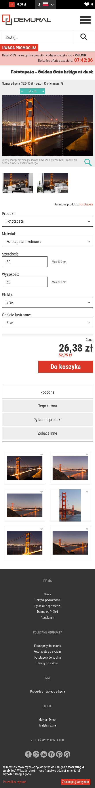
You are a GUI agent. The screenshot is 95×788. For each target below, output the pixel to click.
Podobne (47, 392)
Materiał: (9, 233)
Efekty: (7, 294)
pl (39, 4)
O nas (47, 594)
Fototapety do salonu (47, 646)
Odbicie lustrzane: (16, 315)
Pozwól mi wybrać (14, 782)
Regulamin (47, 617)
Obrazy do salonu (48, 663)
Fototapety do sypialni (47, 651)
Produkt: (8, 213)
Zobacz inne (47, 433)
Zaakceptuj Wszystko (75, 782)
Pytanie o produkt (48, 419)
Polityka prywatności (48, 600)
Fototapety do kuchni (47, 657)
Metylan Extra (47, 725)
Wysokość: (10, 274)
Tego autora (47, 406)
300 (59, 262)
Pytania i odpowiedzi (47, 606)
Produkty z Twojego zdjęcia (47, 691)
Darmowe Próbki (47, 611)
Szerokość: (10, 254)
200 (59, 282)
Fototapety (86, 204)
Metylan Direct (47, 719)
